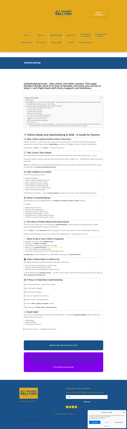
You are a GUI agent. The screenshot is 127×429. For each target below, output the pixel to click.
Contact (71, 42)
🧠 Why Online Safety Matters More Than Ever (40, 107)
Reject (107, 422)
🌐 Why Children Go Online (35, 111)
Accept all (94, 422)
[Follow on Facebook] (20, 10)
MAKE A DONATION (99, 14)
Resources (71, 35)
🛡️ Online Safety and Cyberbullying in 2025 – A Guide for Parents (44, 106)
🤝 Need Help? (32, 122)
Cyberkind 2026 (26, 42)
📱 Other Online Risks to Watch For (37, 118)
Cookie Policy (106, 426)
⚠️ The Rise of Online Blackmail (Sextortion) (39, 115)
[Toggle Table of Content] (100, 98)
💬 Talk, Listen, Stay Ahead (35, 109)
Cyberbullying (29, 100)
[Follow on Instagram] (26, 10)
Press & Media (56, 42)
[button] (124, 412)
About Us (41, 35)
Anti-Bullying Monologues (86, 35)
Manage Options (119, 422)
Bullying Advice (56, 35)
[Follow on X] (23, 10)
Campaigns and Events (100, 35)
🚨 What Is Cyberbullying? (35, 113)
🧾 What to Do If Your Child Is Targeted (38, 117)
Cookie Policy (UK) (86, 42)
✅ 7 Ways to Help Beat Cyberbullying (38, 120)
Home (26, 35)
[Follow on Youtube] (29, 10)
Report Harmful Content (55, 247)
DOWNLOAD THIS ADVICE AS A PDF (63, 345)
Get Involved (41, 42)
